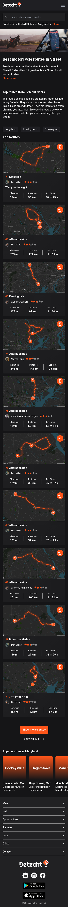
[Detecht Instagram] (34, 876)
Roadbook (8, 24)
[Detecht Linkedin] (25, 876)
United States (26, 24)
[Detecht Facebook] (43, 876)
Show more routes (34, 729)
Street (56, 24)
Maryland (43, 24)
